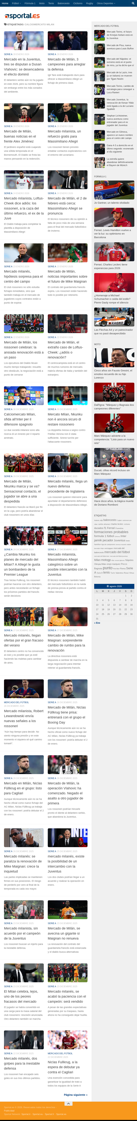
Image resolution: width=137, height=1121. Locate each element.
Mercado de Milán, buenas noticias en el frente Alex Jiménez (20, 136)
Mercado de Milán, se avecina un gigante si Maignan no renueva (64, 933)
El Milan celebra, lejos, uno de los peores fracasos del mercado (21, 996)
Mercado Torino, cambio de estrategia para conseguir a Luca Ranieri (120, 89)
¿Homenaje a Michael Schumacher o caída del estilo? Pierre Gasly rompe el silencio (112, 299)
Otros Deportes (105, 3)
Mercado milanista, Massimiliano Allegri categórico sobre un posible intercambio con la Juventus (67, 564)
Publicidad (9, 1110)
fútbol (110, 536)
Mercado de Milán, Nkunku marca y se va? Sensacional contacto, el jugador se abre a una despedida (22, 491)
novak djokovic (120, 560)
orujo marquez (113, 564)
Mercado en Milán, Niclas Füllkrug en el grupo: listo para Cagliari (23, 788)
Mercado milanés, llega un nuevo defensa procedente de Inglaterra (67, 486)
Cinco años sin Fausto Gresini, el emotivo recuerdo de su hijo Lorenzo (113, 374)
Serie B (100, 573)
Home (5, 3)
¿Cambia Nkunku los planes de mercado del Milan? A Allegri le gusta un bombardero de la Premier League (22, 564)
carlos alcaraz (104, 524)
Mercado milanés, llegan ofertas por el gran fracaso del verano (23, 640)
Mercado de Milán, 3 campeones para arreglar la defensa (66, 64)
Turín (113, 573)
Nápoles (129, 560)
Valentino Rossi (122, 573)
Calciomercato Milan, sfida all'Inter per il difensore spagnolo (20, 419)
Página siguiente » (75, 1094)
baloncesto (109, 519)
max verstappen (106, 548)
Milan (97, 559)
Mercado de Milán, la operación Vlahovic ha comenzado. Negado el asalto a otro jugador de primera (65, 793)
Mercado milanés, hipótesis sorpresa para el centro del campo (23, 276)
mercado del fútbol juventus (119, 556)
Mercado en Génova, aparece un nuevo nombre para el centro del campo (120, 135)
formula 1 (100, 536)
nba (112, 560)
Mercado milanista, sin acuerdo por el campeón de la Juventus (22, 933)
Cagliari (119, 520)
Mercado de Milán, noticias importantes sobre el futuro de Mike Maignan (67, 276)
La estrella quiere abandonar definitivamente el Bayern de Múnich (120, 162)
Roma (122, 568)
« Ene (97, 623)
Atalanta (96, 520)
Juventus (119, 540)
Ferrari (111, 528)
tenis (106, 572)
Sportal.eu (38, 1114)
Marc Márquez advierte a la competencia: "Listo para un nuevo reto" (114, 439)
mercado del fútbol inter (101, 556)
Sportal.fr (49, 1114)
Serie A (8, 54)
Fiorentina (119, 528)
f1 (105, 527)
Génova (117, 536)
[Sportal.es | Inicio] (22, 16)
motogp (106, 560)
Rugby (89, 3)
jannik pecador (103, 540)
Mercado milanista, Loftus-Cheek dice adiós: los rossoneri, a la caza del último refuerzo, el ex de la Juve (24, 208)
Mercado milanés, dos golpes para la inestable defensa (22, 1063)
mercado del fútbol (16, 702)
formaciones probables (111, 532)
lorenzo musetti (121, 544)
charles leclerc (117, 524)
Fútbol (15, 3)
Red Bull (116, 568)
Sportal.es (61, 1114)
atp (101, 520)
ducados (98, 528)
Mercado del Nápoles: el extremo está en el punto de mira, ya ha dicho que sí (120, 62)
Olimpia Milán (100, 564)
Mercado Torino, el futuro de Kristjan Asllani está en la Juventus (120, 34)
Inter (123, 536)
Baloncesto (64, 3)
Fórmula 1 (30, 3)
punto (108, 568)
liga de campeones (108, 544)
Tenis (51, 3)
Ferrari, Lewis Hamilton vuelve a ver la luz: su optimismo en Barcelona (112, 234)
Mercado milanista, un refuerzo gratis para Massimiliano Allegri (64, 136)
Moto (42, 3)
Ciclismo (77, 3)
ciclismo (127, 524)
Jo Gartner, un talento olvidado (111, 202)
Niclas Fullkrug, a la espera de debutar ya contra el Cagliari (64, 1067)
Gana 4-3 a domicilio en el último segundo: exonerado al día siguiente (120, 148)
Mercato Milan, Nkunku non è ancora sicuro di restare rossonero (65, 419)
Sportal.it (25, 1114)
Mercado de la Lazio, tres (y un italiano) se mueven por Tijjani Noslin (119, 75)
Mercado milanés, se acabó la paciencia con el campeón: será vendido (67, 996)
